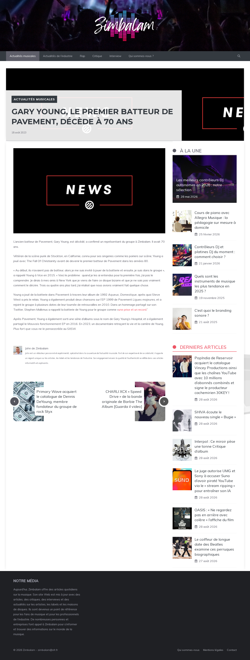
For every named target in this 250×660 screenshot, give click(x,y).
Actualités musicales (23, 56)
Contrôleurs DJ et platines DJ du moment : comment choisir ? (215, 251)
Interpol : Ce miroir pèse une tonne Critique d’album (215, 446)
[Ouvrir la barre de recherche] (239, 56)
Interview (115, 56)
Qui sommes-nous (188, 650)
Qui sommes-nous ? (141, 56)
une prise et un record (132, 309)
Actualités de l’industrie (57, 56)
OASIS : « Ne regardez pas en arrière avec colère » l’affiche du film (214, 515)
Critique (97, 56)
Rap (82, 56)
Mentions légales (213, 650)
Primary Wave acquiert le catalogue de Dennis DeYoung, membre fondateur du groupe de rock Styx (56, 401)
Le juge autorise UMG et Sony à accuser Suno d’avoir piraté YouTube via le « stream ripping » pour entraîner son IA (215, 481)
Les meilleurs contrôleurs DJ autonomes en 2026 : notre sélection (199, 185)
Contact (232, 650)
